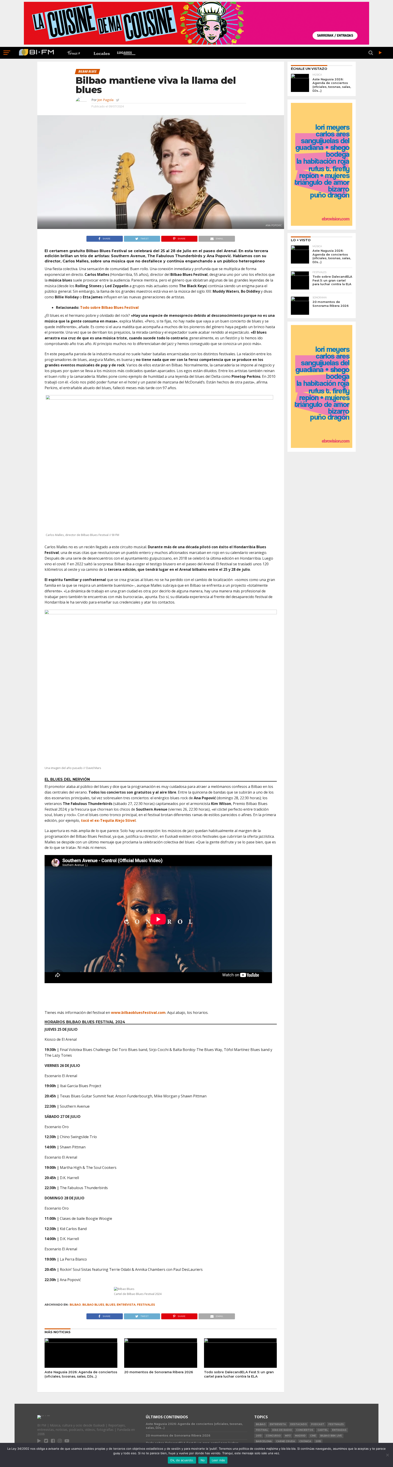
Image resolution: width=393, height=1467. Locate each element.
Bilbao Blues (93, 1304)
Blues (110, 1304)
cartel (322, 1430)
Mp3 (288, 1435)
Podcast (317, 1424)
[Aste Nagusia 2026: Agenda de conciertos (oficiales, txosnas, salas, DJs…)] (81, 1341)
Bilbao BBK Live (331, 1435)
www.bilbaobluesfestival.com (138, 1012)
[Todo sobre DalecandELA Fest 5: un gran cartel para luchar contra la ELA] (240, 1341)
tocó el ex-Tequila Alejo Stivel (108, 820)
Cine (313, 1435)
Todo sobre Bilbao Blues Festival (109, 307)
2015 (318, 1441)
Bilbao (75, 1304)
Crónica (305, 1441)
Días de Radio (282, 1430)
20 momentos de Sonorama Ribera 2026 (158, 1372)
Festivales (146, 1304)
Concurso (273, 1435)
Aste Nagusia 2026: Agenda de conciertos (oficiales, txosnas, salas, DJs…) (81, 1374)
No (203, 1460)
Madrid (300, 1435)
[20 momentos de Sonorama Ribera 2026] (160, 1341)
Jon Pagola (105, 100)
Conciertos (304, 1430)
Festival (262, 1430)
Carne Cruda (285, 1441)
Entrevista (126, 1304)
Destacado (298, 1424)
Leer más (218, 1460)
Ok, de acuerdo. (182, 1460)
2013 (259, 1435)
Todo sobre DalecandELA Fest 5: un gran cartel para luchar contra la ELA (239, 1374)
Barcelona (264, 1441)
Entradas (339, 1430)
